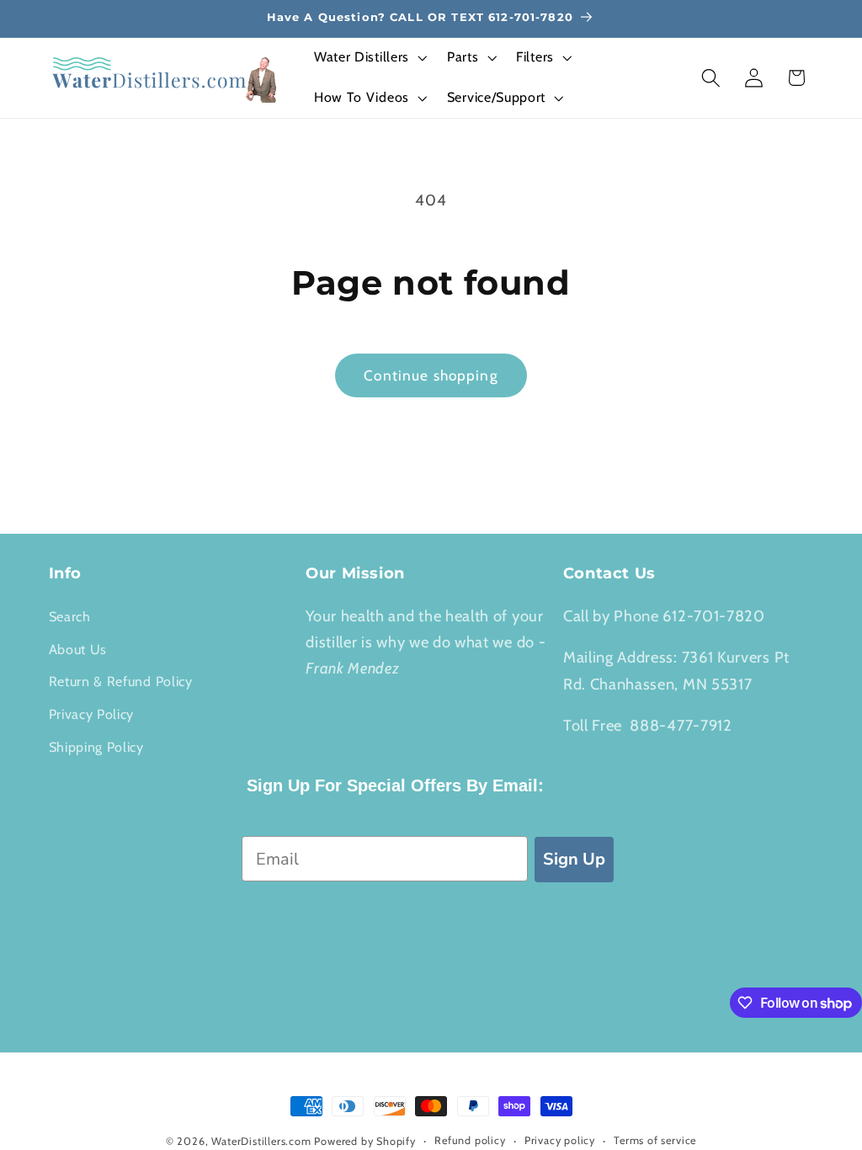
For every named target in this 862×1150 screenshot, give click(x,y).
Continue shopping (431, 375)
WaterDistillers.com (261, 1141)
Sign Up (574, 859)
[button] (368, 58)
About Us (78, 649)
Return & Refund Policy (121, 681)
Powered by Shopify (365, 1141)
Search (70, 616)
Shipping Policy (96, 746)
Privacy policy (559, 1140)
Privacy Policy (92, 713)
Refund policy (469, 1140)
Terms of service (655, 1140)
